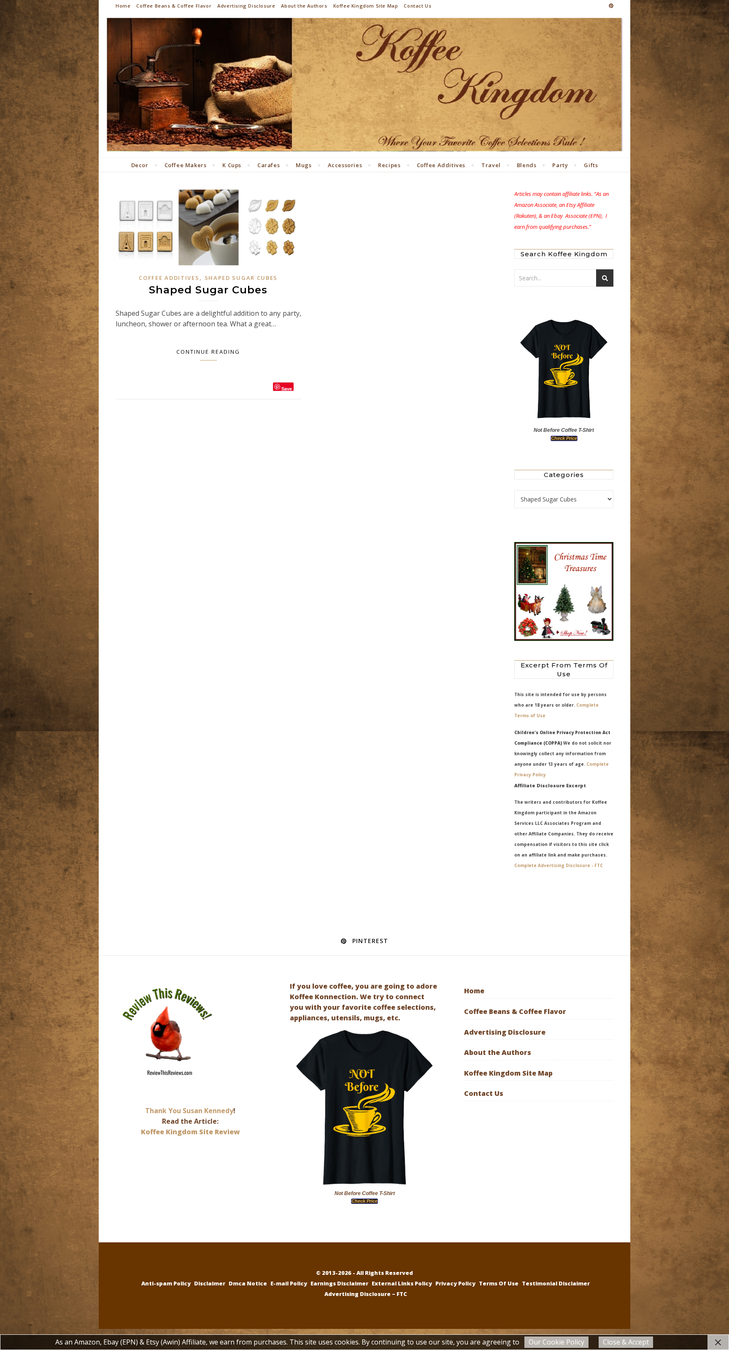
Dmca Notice (248, 1283)
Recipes (389, 165)
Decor (139, 165)
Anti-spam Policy (166, 1283)
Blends (527, 165)
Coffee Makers (186, 165)
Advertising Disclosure (246, 6)
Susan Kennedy (208, 1110)
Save (286, 388)
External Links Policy (402, 1283)
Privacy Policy (455, 1283)
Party (560, 165)
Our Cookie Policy (556, 1342)
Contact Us (417, 6)
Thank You (164, 1110)
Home (123, 6)
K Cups (231, 165)
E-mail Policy (288, 1283)
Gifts (591, 165)
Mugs (303, 165)
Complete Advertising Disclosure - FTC (558, 865)
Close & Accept (626, 1342)
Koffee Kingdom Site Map (365, 6)
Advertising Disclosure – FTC (365, 1294)
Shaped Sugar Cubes (241, 278)
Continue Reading (208, 351)
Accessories (345, 165)
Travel (491, 165)
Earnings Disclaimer (339, 1283)
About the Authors (304, 6)
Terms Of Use (498, 1283)
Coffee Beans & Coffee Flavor (173, 6)
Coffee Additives (441, 165)
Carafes (268, 165)
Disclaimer (209, 1283)
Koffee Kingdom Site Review (190, 1131)
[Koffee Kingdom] (364, 85)
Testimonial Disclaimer (556, 1283)
